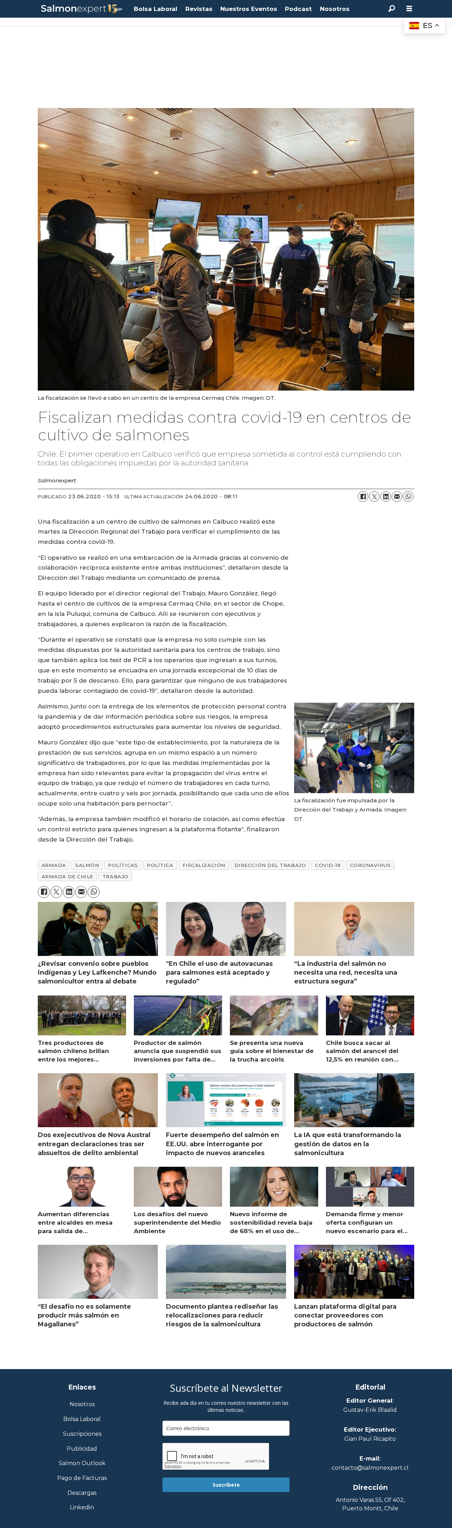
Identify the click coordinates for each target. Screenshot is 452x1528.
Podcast (298, 8)
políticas (123, 865)
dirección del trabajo (270, 865)
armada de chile (67, 876)
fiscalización (204, 865)
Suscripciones (82, 1434)
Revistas (199, 8)
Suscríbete (226, 1484)
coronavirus (370, 865)
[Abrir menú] (409, 8)
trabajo (115, 876)
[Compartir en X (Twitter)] (374, 496)
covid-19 (327, 865)
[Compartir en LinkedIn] (385, 496)
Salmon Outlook (82, 1463)
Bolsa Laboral (155, 8)
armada (54, 865)
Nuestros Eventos (248, 8)
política (160, 865)
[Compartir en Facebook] (363, 496)
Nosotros (335, 8)
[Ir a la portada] (82, 9)
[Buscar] (391, 9)
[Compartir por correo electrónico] (397, 496)
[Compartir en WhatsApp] (408, 496)
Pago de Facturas (82, 1478)
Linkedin (82, 1507)
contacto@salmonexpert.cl (370, 1467)
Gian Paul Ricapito (370, 1438)
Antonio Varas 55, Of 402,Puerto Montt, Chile (370, 1504)
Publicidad (82, 1449)
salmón (87, 865)
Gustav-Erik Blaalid (370, 1410)
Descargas (81, 1493)
